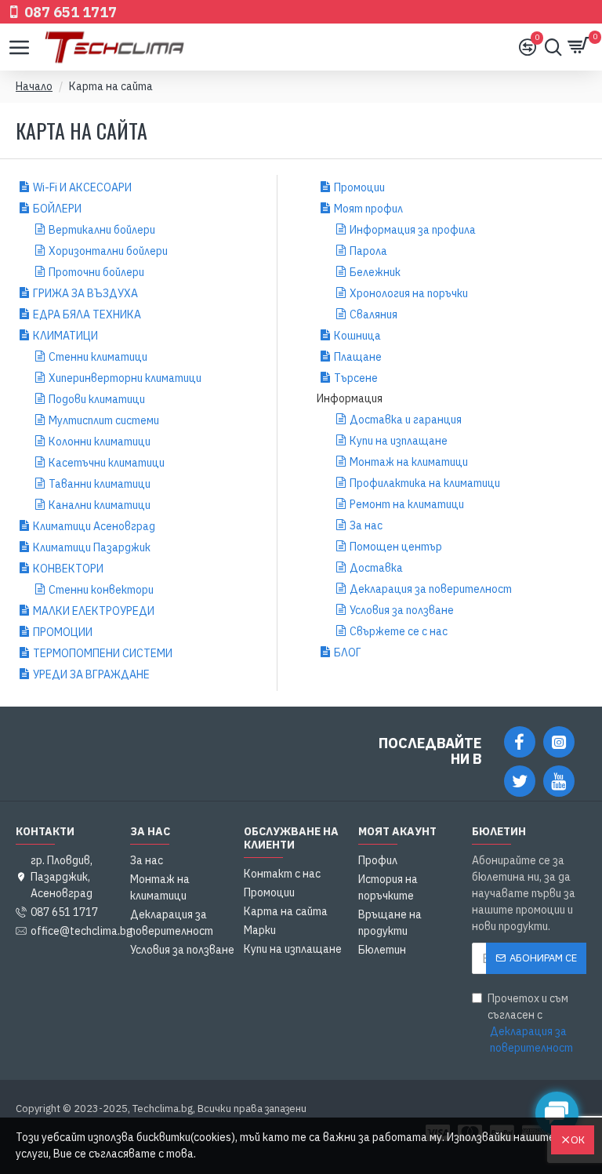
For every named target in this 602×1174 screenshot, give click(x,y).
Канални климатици (99, 505)
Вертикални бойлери (102, 230)
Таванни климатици (99, 484)
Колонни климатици (99, 441)
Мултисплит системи (104, 420)
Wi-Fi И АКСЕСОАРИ (82, 187)
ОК (578, 1140)
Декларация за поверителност (431, 589)
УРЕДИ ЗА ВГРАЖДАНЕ (91, 674)
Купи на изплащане (399, 441)
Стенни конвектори (101, 590)
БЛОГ (347, 652)
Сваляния (373, 314)
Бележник (375, 272)
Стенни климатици (98, 357)
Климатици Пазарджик (91, 547)
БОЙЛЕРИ (57, 209)
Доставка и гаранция (406, 420)
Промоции (359, 187)
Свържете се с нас (399, 631)
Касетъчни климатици (107, 463)
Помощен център (396, 547)
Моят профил (368, 209)
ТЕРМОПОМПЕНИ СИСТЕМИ (102, 653)
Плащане (358, 357)
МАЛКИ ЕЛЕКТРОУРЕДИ (93, 611)
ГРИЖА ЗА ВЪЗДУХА (85, 293)
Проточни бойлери (96, 272)
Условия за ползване (402, 610)
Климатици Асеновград (94, 526)
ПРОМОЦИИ (62, 632)
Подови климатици (97, 399)
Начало (34, 86)
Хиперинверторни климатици (125, 378)
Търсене (356, 378)
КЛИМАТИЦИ (65, 336)
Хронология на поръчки (409, 293)
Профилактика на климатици (425, 483)
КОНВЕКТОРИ (68, 569)
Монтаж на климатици (409, 462)
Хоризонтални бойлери (108, 251)
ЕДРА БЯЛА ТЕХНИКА (87, 314)
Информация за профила (413, 230)
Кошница (357, 336)
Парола (368, 251)
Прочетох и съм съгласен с (530, 1023)
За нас (366, 525)
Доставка (376, 568)
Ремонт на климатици (407, 504)
